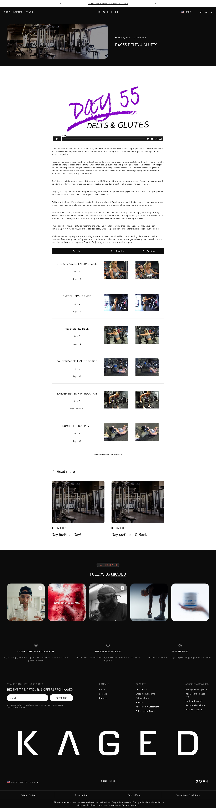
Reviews (140, 702)
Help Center (142, 689)
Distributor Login (194, 709)
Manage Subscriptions (196, 689)
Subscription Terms (145, 711)
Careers (103, 698)
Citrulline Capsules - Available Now (108, 3)
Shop (7, 12)
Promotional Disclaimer (188, 795)
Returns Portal (143, 698)
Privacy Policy (28, 795)
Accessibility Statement (147, 706)
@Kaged (118, 574)
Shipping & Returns (145, 693)
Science (17, 12)
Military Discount (193, 701)
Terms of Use (81, 795)
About (102, 689)
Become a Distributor (195, 705)
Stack (29, 12)
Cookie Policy (135, 795)
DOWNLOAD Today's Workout (108, 454)
